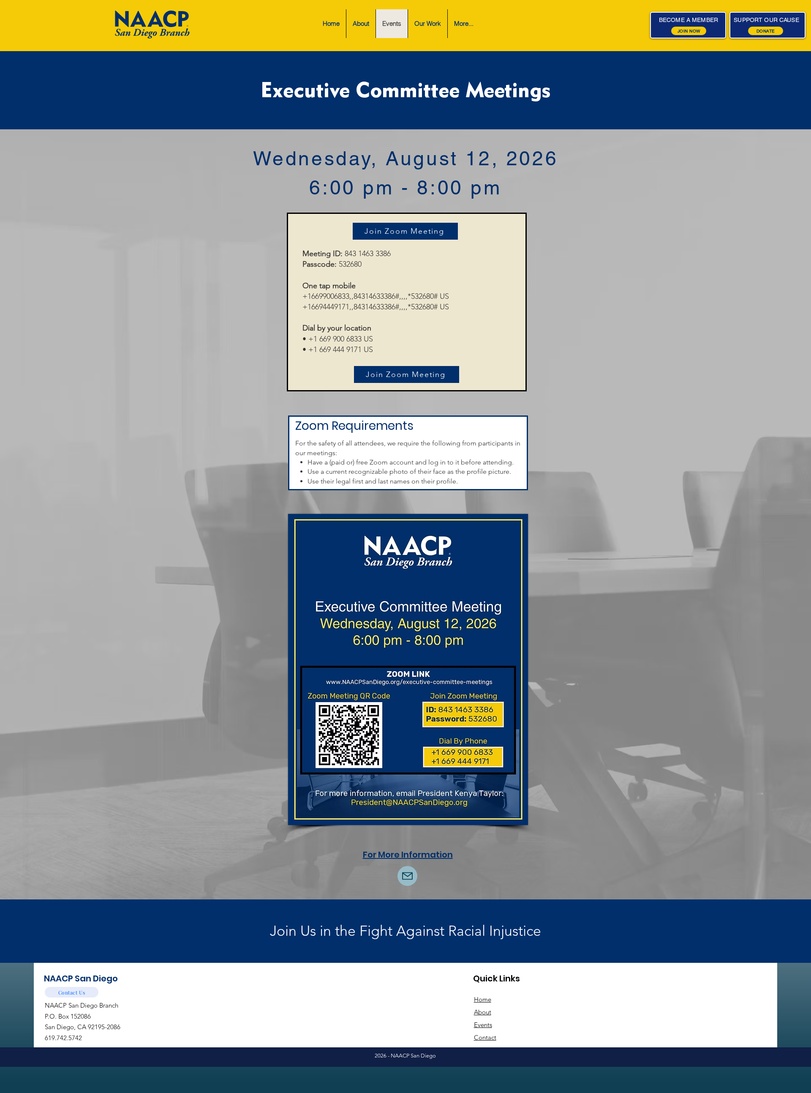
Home (482, 999)
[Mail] (407, 876)
